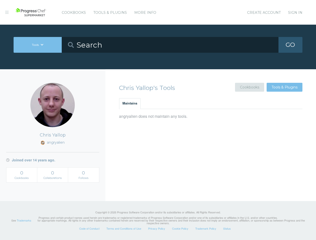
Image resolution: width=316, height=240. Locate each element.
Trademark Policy (205, 228)
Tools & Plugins (110, 12)
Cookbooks (74, 12)
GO (290, 44)
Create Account (264, 12)
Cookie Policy (180, 228)
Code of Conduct (89, 228)
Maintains (129, 103)
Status (227, 228)
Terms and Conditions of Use (123, 228)
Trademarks (24, 220)
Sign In (295, 12)
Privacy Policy (156, 228)
